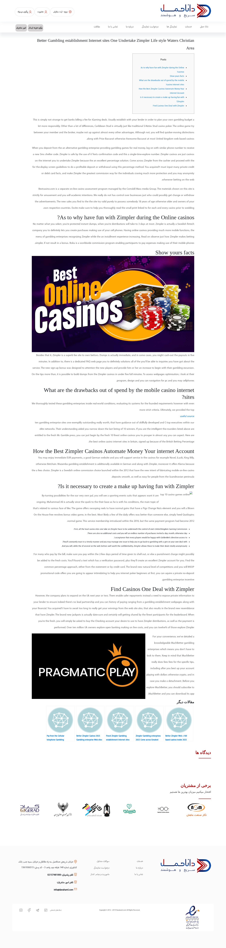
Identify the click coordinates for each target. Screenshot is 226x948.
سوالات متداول (103, 861)
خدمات (140, 861)
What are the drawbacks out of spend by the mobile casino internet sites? (161, 82)
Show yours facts (177, 76)
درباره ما (139, 867)
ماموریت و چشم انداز (99, 874)
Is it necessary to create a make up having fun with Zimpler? (162, 99)
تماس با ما (139, 874)
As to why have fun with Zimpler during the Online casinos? (162, 69)
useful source (187, 416)
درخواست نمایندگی (101, 867)
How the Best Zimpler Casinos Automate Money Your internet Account (161, 91)
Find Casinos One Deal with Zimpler (168, 105)
